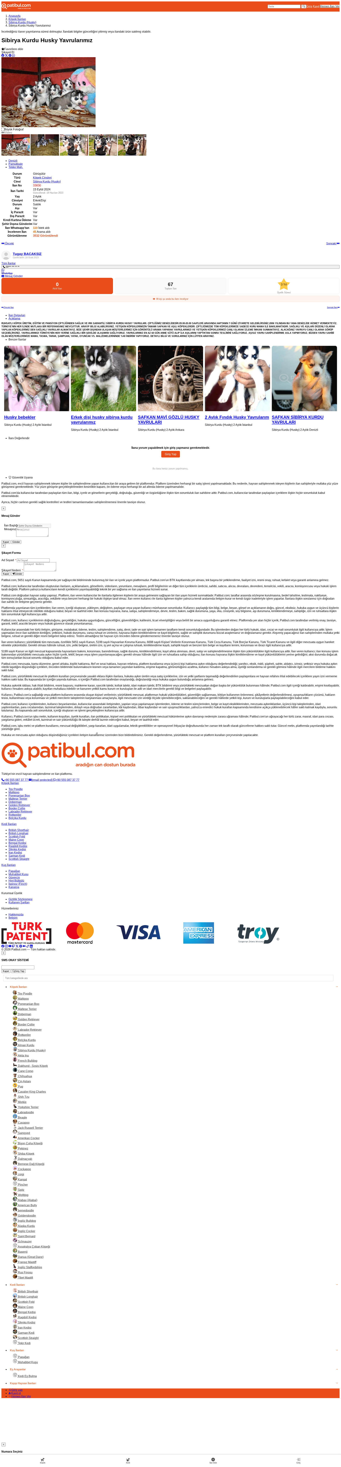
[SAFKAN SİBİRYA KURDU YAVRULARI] (237, 378)
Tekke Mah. (16, 167)
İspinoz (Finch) (18, 883)
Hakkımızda (16, 914)
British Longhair (18, 833)
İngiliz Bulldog (26, 1220)
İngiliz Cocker (26, 1231)
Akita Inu (23, 1055)
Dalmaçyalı (24, 1158)
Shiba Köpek (25, 1153)
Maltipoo (14, 792)
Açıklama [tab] (14, 318)
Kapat (6, 542)
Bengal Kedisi (17, 842)
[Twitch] (13, 946)
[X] (17, 946)
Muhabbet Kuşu (18, 874)
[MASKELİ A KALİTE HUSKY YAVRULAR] (304, 378)
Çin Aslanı (24, 1081)
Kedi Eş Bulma (27, 1376)
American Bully (27, 1205)
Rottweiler (15, 814)
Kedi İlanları (9, 824)
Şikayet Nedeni (12, 570)
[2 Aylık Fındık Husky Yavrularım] (170, 378)
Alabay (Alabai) (27, 1200)
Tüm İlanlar (8, 263)
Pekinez (22, 1148)
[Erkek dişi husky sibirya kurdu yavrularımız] (36, 378)
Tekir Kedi (24, 1343)
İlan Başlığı (11, 525)
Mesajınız (10, 529)
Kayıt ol (16, 1393)
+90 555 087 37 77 (16, 779)
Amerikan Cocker (28, 1138)
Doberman (15, 801)
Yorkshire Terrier (28, 1107)
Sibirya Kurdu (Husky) (22, 22)
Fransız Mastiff (26, 1262)
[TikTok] (27, 946)
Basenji (22, 1251)
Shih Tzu (23, 1096)
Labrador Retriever (20, 811)
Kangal (22, 1179)
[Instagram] (6, 946)
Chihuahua (24, 1076)
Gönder (16, 542)
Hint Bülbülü (16, 880)
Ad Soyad (8, 560)
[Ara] (303, 6)
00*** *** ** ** (12, 267)
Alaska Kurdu (26, 1225)
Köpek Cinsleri (42, 177)
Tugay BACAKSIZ (27, 254)
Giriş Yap (170, 454)
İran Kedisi (15, 852)
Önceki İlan (8, 307)
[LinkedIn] (31, 946)
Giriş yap (17, 1389)
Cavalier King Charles (31, 1091)
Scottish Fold (17, 836)
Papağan (14, 871)
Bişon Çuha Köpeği (30, 1143)
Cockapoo (24, 1169)
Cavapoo (23, 1122)
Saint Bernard (26, 1236)
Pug (20, 1086)
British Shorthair (19, 830)
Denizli (13, 160)
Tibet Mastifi (25, 1277)
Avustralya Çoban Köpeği (33, 1246)
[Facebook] (2, 946)
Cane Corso (25, 1071)
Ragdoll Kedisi (18, 846)
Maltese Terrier (18, 798)
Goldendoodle (26, 1215)
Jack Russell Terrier (30, 1127)
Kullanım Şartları (19, 902)
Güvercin (14, 877)
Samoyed (23, 1133)
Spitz (20, 1189)
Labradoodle (25, 1112)
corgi (20, 1174)
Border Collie (17, 808)
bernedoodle (25, 1210)
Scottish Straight (19, 858)
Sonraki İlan (332, 307)
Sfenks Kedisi (17, 849)
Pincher (22, 1184)
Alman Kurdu (25, 1045)
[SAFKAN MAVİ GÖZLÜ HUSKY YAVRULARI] (103, 378)
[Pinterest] (20, 946)
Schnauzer (24, 1241)
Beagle (22, 1117)
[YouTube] (10, 946)
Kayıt (316, 6)
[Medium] (24, 946)
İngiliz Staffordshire (29, 1267)
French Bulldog (27, 1060)
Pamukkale (16, 163)
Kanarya (14, 887)
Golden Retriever (19, 805)
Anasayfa (14, 15)
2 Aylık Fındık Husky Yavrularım (170, 417)
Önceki (9, 243)
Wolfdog (22, 1195)
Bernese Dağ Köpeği (30, 1164)
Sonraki (331, 243)
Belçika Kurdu (17, 818)
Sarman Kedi (17, 855)
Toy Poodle (16, 789)
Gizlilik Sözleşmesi (21, 899)
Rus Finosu (25, 1272)
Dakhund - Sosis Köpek (32, 1065)
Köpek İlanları (17, 19)
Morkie (21, 1102)
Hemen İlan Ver (330, 6)
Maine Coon (16, 839)
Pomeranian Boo (19, 795)
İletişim (13, 917)
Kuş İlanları (8, 865)
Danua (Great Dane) (30, 1256)
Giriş (309, 6)
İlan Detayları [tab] (17, 315)
